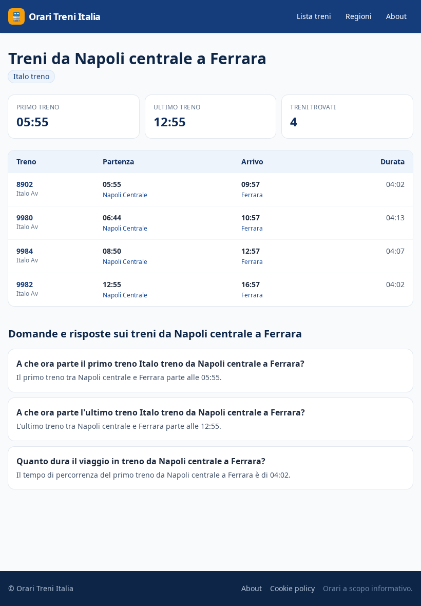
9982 (24, 284)
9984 (24, 251)
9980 (24, 217)
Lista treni (314, 16)
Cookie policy (292, 588)
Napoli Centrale (125, 195)
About (396, 16)
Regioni (359, 16)
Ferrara (252, 195)
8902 (24, 184)
